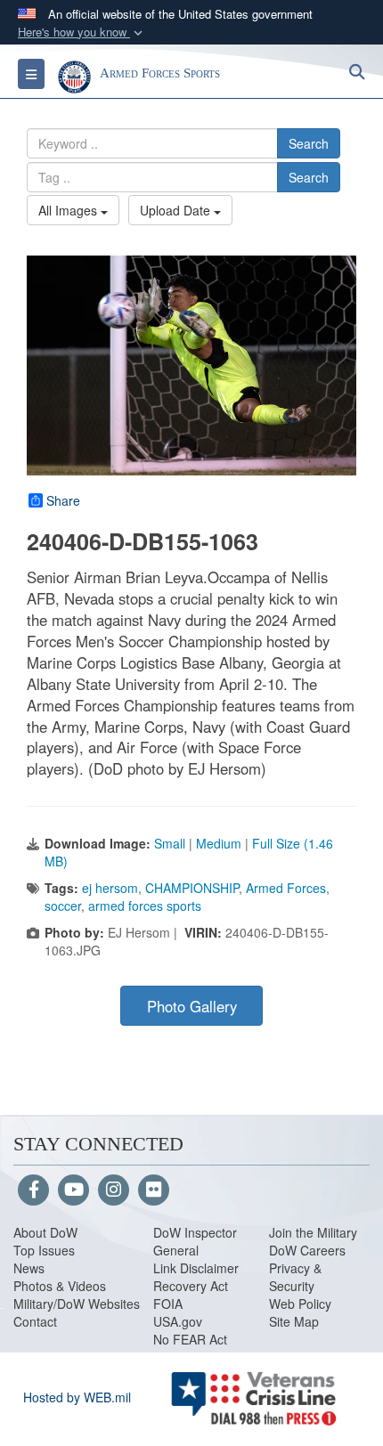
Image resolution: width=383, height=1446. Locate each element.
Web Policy (300, 1303)
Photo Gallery (192, 1006)
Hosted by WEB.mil (77, 1397)
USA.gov (177, 1321)
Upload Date (177, 210)
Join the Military (313, 1232)
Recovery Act (190, 1286)
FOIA (168, 1303)
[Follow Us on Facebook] (33, 1190)
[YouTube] (73, 1190)
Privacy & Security (295, 1277)
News (29, 1268)
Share (63, 500)
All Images (69, 210)
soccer (63, 905)
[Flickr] (153, 1190)
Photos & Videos (59, 1286)
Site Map (294, 1321)
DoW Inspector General (195, 1241)
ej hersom (110, 888)
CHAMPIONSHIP (192, 888)
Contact (35, 1321)
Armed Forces (286, 888)
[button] (82, 32)
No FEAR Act (190, 1339)
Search (309, 143)
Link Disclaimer (196, 1268)
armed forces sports (144, 905)
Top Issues (44, 1250)
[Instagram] (113, 1190)
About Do (39, 1232)
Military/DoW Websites (76, 1303)
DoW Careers (307, 1250)
